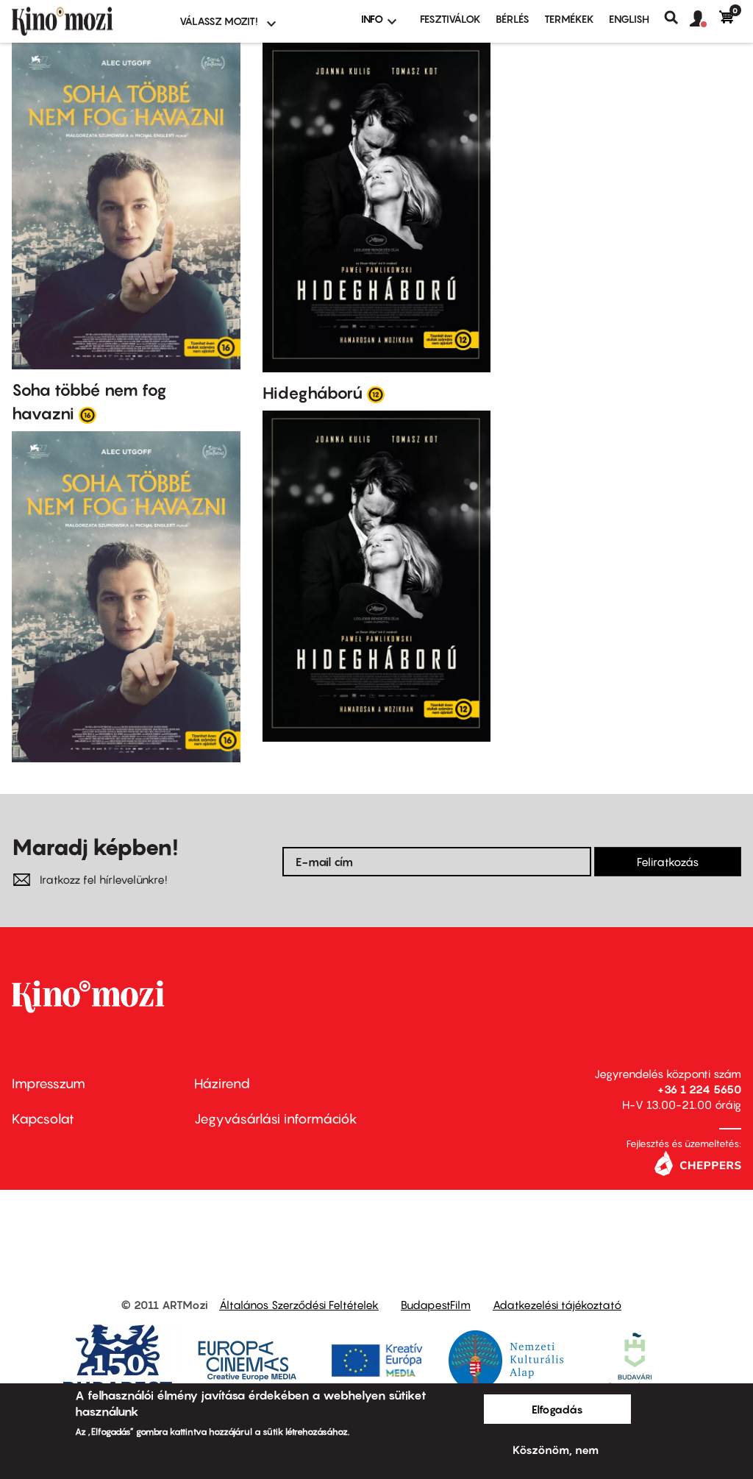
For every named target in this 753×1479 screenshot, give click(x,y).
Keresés (677, 17)
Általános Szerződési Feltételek (299, 1304)
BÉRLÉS (512, 19)
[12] (376, 393)
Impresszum (48, 1083)
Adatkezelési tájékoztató (557, 1304)
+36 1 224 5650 (699, 1089)
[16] (87, 414)
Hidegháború (313, 392)
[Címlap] (87, 21)
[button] (704, 19)
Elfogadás (557, 1409)
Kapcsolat (43, 1119)
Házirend (222, 1083)
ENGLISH (629, 19)
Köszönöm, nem (556, 1449)
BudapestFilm (436, 1304)
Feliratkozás (668, 861)
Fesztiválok (450, 19)
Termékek (569, 19)
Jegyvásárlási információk (275, 1119)
